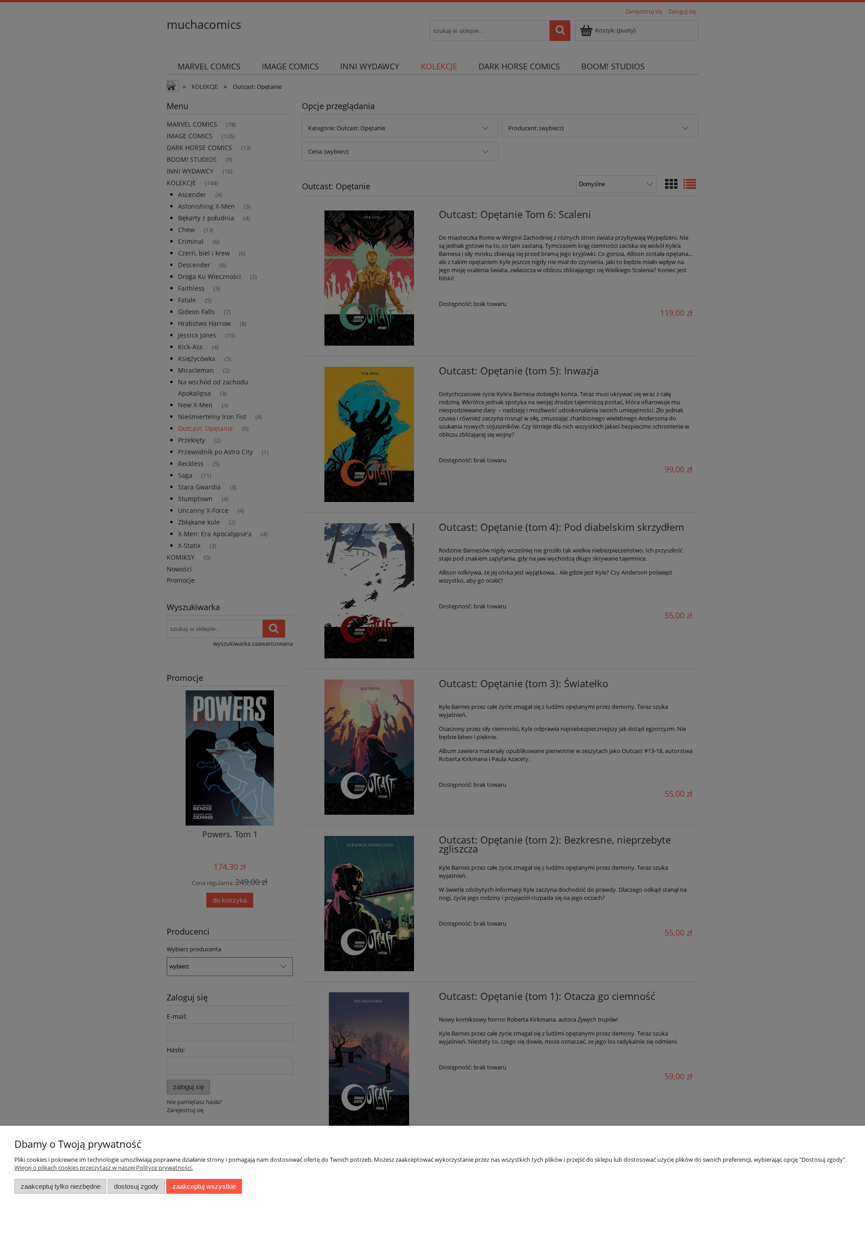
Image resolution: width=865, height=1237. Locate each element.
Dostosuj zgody (136, 1186)
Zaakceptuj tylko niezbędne (60, 1186)
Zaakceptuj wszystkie (204, 1186)
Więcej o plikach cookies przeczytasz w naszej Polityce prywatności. (103, 1168)
